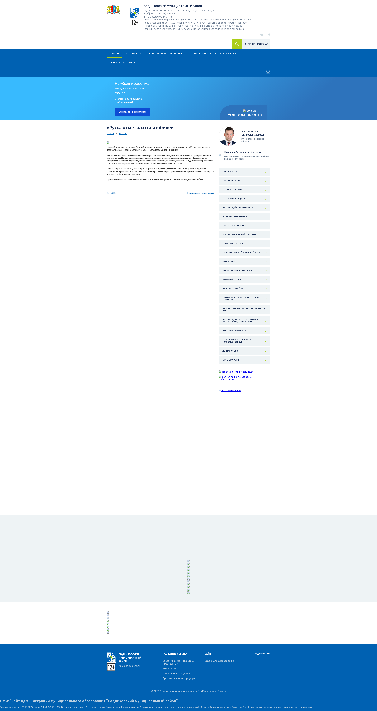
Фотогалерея (133, 53)
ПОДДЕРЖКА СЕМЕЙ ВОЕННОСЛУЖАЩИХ (214, 53)
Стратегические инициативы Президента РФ (179, 662)
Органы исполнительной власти (167, 53)
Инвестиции (169, 668)
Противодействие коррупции (179, 678)
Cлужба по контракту (122, 63)
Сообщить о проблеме (132, 111)
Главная (114, 53)
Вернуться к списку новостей (200, 193)
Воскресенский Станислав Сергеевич (253, 133)
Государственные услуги (176, 673)
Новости (123, 133)
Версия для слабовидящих (220, 660)
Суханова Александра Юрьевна (242, 152)
